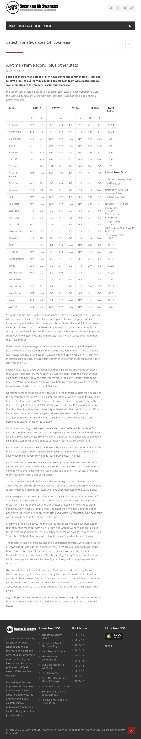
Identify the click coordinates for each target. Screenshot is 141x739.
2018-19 (79, 634)
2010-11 (79, 676)
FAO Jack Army (50, 673)
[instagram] (125, 8)
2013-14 (79, 660)
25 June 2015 (16, 70)
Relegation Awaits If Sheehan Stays (116, 191)
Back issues (25, 25)
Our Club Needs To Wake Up (119, 229)
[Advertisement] (120, 113)
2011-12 (79, 671)
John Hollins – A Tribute (55, 686)
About (47, 25)
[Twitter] (111, 8)
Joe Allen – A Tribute (116, 203)
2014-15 (79, 655)
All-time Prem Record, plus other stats (42, 65)
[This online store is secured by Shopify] (120, 636)
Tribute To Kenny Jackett (119, 179)
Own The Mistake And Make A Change (54, 679)
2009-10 (79, 681)
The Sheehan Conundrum (112, 215)
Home (11, 25)
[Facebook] (118, 8)
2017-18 (79, 640)
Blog (37, 25)
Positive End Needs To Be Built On (54, 701)
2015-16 (79, 650)
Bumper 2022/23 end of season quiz (54, 693)
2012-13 (79, 665)
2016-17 (79, 645)
